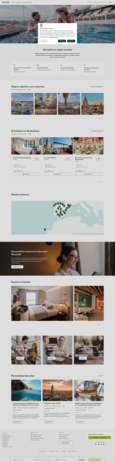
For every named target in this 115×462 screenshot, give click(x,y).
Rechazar (62, 40)
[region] (57, 33)
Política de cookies (54, 37)
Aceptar (71, 40)
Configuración (44, 40)
